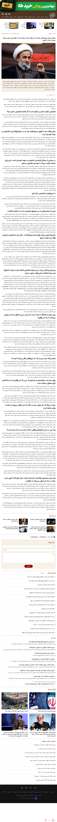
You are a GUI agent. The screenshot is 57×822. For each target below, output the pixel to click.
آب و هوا (10, 792)
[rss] (35, 788)
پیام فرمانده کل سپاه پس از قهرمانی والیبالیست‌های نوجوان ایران (10, 527)
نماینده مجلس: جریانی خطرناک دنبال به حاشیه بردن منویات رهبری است (36, 665)
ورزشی (42, 17)
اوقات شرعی (16, 792)
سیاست (46, 17)
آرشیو (40, 792)
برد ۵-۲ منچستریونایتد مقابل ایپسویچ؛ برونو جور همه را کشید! (39, 617)
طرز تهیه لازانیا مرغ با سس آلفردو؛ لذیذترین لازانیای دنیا (5, 25)
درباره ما (51, 792)
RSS (5, 792)
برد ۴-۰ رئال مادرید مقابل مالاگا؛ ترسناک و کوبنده (42, 629)
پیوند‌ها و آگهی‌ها (33, 792)
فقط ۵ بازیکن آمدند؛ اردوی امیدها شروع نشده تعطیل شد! (40, 597)
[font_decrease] (47, 95)
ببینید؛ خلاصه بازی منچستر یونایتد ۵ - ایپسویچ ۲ (41, 613)
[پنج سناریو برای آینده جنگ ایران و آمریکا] (42, 700)
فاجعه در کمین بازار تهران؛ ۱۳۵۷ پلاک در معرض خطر (17, 711)
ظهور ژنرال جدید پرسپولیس (47, 609)
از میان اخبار (52, 516)
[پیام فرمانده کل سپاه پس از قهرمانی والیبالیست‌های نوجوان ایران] (23, 529)
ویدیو (11, 17)
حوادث (38, 17)
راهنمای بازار (6, 17)
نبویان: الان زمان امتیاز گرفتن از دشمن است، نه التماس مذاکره (39, 589)
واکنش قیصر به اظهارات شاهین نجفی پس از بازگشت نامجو (43, 760)
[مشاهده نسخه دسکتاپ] (6, 14)
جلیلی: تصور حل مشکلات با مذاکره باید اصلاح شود (10, 520)
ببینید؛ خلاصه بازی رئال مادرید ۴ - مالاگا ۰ (43, 625)
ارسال (28, 566)
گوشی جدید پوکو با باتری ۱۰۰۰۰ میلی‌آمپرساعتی (43, 659)
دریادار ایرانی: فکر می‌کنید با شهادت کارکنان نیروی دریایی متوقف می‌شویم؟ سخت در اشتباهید (38, 528)
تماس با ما (45, 792)
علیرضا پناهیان (34, 537)
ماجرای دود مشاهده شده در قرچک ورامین (44, 676)
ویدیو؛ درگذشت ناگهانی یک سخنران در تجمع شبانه (38, 520)
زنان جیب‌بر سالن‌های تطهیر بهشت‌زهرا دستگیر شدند (41, 581)
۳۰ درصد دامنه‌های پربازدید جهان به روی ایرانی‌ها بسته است (39, 684)
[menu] (2, 14)
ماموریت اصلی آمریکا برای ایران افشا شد (44, 653)
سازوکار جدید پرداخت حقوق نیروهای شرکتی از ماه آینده (40, 577)
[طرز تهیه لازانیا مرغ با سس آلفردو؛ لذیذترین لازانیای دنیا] (14, 25)
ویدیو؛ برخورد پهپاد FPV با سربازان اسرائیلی (46, 780)
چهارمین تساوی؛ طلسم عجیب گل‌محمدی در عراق (42, 601)
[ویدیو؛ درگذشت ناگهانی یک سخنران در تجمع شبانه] (51, 522)
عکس (15, 17)
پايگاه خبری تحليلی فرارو (26, 795)
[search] (9, 14)
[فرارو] (52, 15)
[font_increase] (54, 95)
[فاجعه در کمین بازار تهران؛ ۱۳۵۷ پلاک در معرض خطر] (14, 700)
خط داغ (53, 638)
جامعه (1, 17)
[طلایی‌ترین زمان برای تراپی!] (49, 25)
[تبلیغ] (28, 6)
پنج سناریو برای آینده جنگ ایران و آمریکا (47, 711)
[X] (31, 788)
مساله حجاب (43, 537)
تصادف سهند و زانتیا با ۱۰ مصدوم (46, 585)
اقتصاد (25, 17)
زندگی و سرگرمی (31, 17)
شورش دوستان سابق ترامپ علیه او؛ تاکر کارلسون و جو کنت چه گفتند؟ (37, 671)
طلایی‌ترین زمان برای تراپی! (41, 24)
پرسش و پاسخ (23, 792)
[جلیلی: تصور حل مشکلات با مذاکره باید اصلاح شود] (23, 522)
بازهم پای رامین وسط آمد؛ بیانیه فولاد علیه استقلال (41, 593)
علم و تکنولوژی (20, 17)
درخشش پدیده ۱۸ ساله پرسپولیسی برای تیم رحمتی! (41, 605)
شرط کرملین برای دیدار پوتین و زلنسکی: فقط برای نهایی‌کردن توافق (38, 633)
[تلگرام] (22, 788)
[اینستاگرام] (26, 788)
